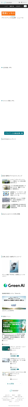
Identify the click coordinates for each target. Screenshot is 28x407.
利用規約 (13, 398)
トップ (6, 6)
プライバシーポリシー (6, 398)
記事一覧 (12, 6)
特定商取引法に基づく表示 (8, 396)
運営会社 (14, 395)
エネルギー (18, 6)
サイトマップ (17, 401)
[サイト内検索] (25, 6)
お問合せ (11, 401)
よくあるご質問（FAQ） (19, 399)
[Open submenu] (22, 6)
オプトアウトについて (21, 398)
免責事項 (20, 395)
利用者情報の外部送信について (8, 399)
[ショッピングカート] (19, 2)
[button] (14, 181)
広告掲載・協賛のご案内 (19, 396)
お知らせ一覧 (8, 395)
